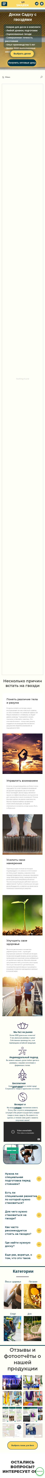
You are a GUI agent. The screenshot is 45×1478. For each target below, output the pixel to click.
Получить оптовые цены (22, 62)
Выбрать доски (22, 53)
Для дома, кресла (31, 1317)
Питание (33, 1281)
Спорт (13, 1314)
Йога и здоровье (13, 1281)
